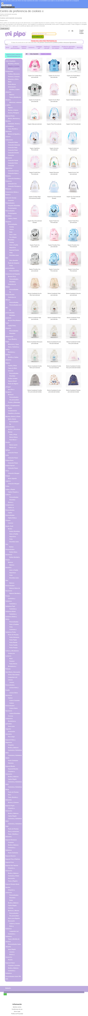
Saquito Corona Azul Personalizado (54, 270)
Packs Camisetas (13, 760)
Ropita (10, 408)
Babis (9, 81)
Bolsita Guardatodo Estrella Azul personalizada (54, 366)
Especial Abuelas (13, 769)
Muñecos (10, 394)
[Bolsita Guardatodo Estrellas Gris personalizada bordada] (34, 380)
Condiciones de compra (55, 47)
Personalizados (12, 224)
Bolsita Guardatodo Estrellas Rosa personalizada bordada (73, 366)
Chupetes (8, 221)
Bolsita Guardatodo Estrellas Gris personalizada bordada (35, 391)
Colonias (10, 370)
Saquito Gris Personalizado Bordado (73, 197)
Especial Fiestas (14, 250)
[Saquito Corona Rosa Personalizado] (73, 259)
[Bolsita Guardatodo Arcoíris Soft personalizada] (54, 331)
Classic (11, 229)
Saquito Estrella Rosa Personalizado (34, 173)
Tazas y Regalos (13, 881)
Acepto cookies (7, 5)
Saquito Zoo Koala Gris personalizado (35, 100)
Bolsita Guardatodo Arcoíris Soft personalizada (54, 342)
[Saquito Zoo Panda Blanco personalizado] (73, 65)
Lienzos (10, 679)
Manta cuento (13, 445)
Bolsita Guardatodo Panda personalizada (73, 318)
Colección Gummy (11, 197)
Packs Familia (13, 645)
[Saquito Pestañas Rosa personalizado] (54, 234)
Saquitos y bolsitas (13, 66)
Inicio (7, 47)
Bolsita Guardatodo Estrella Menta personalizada (35, 366)
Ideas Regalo (12, 949)
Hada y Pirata (13, 434)
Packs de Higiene (13, 383)
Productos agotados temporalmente (68, 47)
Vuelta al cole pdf (46, 47)
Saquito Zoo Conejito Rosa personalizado (34, 76)
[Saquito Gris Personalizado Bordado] (73, 186)
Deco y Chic (12, 234)
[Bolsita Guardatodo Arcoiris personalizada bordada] (54, 380)
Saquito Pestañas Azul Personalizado (73, 245)
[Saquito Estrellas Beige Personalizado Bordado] (34, 186)
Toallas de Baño (13, 378)
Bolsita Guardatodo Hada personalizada (35, 318)
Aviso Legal (17, 1011)
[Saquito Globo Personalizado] (73, 89)
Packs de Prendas (13, 634)
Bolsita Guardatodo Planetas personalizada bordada (73, 391)
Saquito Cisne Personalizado (73, 124)
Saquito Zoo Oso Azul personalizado (54, 76)
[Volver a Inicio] (26, 54)
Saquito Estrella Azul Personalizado (73, 149)
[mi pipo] (17, 34)
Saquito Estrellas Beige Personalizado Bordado (35, 197)
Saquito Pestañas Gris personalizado (34, 270)
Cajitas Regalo (12, 779)
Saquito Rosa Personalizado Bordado (35, 221)
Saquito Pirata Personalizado (54, 124)
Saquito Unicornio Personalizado (54, 149)
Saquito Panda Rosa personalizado (73, 221)
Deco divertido (13, 260)
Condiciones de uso (17, 1009)
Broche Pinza (12, 276)
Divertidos (11, 239)
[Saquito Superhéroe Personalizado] (34, 138)
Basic (11, 658)
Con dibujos (13, 237)
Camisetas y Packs (13, 875)
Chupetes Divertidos (14, 205)
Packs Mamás (13, 642)
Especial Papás (10, 805)
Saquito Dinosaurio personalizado (54, 173)
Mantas (10, 432)
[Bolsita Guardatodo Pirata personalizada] (54, 307)
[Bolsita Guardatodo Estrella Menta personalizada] (34, 355)
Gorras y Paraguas (13, 112)
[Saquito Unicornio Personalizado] (54, 138)
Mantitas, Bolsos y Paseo (13, 416)
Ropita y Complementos (13, 405)
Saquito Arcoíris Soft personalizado (73, 173)
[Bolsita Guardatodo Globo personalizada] (54, 283)
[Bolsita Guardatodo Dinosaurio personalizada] (34, 331)
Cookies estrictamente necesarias (8, 14)
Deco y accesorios (13, 831)
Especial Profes (10, 116)
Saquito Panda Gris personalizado (35, 245)
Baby (10, 232)
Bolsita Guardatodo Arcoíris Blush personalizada (35, 294)
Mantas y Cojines (13, 110)
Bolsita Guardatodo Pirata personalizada (54, 318)
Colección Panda (13, 160)
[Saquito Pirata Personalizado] (54, 113)
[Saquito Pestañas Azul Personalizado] (73, 234)
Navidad (8, 887)
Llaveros (10, 523)
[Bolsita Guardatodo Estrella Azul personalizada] (54, 355)
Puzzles (10, 959)
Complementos (12, 410)
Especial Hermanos (11, 839)
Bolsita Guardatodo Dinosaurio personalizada (34, 342)
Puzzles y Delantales (14, 402)
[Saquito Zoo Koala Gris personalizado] (34, 89)
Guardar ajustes (5, 28)
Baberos (11, 94)
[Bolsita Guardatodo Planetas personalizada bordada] (73, 380)
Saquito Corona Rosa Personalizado (73, 270)
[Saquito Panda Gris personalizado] (34, 234)
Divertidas (12, 333)
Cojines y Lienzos (14, 923)
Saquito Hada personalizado (35, 124)
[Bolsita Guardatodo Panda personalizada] (73, 307)
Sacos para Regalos (14, 918)
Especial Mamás (10, 766)
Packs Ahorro (12, 84)
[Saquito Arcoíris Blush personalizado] (54, 89)
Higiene (10, 107)
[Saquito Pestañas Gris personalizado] (34, 259)
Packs (11, 900)
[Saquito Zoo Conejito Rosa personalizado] (34, 65)
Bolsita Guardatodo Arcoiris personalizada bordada (54, 391)
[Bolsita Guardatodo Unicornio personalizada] (73, 283)
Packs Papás (13, 640)
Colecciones (9, 139)
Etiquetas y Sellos (13, 79)
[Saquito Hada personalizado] (34, 113)
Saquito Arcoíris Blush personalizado (54, 100)
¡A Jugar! (8, 387)
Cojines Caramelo (14, 700)
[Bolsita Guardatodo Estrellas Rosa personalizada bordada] (73, 355)
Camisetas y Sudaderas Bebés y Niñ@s (11, 616)
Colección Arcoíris (13, 152)
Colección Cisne (13, 163)
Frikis (11, 252)
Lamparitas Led (12, 677)
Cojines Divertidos (14, 713)
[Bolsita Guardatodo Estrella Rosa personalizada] (73, 331)
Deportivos (12, 247)
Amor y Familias (14, 624)
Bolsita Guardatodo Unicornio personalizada (73, 294)
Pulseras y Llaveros (14, 76)
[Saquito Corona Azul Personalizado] (54, 259)
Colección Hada (12, 147)
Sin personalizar (14, 399)
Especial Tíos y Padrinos (13, 859)
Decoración (11, 878)
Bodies (10, 528)
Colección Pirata (13, 150)
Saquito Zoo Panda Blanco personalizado (73, 76)
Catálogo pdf (39, 47)
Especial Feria (10, 862)
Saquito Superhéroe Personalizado (35, 149)
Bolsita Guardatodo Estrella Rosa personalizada (73, 342)
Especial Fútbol (10, 963)
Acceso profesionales (15, 47)
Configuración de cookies (8, 7)
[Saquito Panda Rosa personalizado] (73, 210)
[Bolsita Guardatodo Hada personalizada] (34, 307)
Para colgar (11, 736)
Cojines (10, 698)
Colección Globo (13, 142)
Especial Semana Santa (12, 884)
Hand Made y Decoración (13, 672)
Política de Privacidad (17, 1013)
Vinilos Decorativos (14, 674)
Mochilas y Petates (13, 63)
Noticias (79, 47)
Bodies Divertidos (14, 531)
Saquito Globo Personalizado (73, 99)
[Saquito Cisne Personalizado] (73, 113)
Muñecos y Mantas (13, 910)
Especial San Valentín (12, 865)
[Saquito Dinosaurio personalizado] (54, 162)
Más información (4, 15)
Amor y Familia (13, 245)
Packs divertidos (14, 270)
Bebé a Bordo (12, 419)
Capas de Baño (12, 368)
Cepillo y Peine (12, 365)
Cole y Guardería (10, 61)
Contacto (31, 47)
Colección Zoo (12, 183)
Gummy (11, 227)
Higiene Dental (12, 381)
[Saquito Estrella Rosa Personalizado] (34, 162)
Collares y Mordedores (12, 650)
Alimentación (12, 87)
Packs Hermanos (14, 637)
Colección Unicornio (14, 145)
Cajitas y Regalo (10, 489)
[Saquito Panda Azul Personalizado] (54, 210)
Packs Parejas (13, 647)
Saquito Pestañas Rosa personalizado (54, 245)
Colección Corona (13, 170)
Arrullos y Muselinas (14, 429)
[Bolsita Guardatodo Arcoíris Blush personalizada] (34, 283)
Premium (11, 661)
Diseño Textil (9, 526)
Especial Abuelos (11, 856)
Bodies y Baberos (13, 747)
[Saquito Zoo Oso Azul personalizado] (54, 65)
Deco (9, 794)
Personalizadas (13, 289)
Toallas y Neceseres (14, 74)
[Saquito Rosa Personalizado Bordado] (34, 210)
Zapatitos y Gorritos (14, 413)
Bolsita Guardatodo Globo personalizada (54, 294)
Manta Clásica (13, 437)
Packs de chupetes (13, 263)
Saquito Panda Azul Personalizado (54, 221)
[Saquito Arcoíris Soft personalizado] (73, 162)
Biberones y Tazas (13, 344)
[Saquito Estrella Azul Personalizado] (73, 138)
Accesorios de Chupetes (13, 274)
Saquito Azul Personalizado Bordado (54, 197)
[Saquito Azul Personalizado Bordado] (54, 186)
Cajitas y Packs (12, 218)
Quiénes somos (24, 47)
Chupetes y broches (14, 965)
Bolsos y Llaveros (13, 802)
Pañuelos (11, 763)
